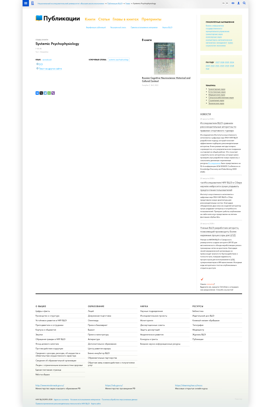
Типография (198, 325)
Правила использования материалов (144, 27)
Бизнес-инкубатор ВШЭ (99, 353)
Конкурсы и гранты (149, 339)
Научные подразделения (151, 311)
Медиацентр (198, 329)
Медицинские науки (216, 94)
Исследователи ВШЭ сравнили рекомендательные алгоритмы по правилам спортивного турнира (218, 126)
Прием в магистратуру (98, 334)
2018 (232, 66)
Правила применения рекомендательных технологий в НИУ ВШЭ (63, 403)
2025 (227, 62)
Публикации (61, 18)
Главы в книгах (126, 19)
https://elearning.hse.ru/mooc (188, 385)
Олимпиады (93, 320)
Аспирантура (94, 339)
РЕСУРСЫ (198, 306)
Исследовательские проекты (153, 315)
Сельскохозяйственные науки (221, 97)
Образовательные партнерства (102, 357)
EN (227, 3)
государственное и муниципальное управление (217, 29)
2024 (232, 62)
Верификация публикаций (96, 27)
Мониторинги (146, 320)
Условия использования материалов (85, 399)
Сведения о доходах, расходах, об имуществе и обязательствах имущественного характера (58, 354)
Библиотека (198, 311)
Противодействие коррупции (49, 348)
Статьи (104, 19)
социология (211, 45)
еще (207, 68)
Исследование (214, 163)
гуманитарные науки (214, 34)
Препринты (151, 19)
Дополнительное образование (102, 343)
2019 (227, 66)
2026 (222, 62)
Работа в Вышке (43, 374)
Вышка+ (91, 329)
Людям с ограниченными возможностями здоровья (59, 365)
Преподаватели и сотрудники (49, 325)
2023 (208, 66)
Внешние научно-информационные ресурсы (160, 343)
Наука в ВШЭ (167, 27)
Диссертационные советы (152, 325)
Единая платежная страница (48, 369)
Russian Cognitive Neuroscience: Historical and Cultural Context (166, 79)
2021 (217, 66)
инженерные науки (214, 37)
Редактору (238, 399)
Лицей (91, 311)
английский (47, 60)
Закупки (39, 334)
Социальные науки (216, 100)
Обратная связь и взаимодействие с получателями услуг (111, 363)
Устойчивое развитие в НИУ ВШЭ (51, 320)
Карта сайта (95, 403)
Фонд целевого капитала (47, 343)
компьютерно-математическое (219, 40)
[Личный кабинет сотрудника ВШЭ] (238, 3)
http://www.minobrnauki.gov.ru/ (50, 385)
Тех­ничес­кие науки (216, 103)
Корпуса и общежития (46, 329)
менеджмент (221, 42)
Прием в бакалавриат (98, 325)
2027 (218, 62)
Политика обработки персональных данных (119, 399)
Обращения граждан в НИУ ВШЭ (50, 339)
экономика (221, 45)
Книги (90, 19)
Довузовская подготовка (99, 315)
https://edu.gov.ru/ (114, 385)
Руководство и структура (47, 315)
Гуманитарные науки (216, 89)
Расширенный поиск (118, 27)
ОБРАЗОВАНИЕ (96, 306)
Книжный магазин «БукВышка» (206, 320)
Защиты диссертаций (150, 329)
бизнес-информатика (215, 25)
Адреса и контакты (61, 399)
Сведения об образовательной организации (56, 360)
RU (224, 3)
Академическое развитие (152, 334)
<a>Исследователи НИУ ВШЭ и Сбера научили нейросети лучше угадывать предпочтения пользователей (221, 186)
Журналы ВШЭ (199, 334)
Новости (205, 114)
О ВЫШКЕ (41, 306)
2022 (213, 66)
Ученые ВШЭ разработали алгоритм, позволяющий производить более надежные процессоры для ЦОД (219, 231)
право (230, 42)
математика (211, 42)
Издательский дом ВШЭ (203, 315)
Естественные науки (217, 91)
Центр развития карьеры (99, 348)
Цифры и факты (43, 311)
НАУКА (144, 306)
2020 (222, 66)
